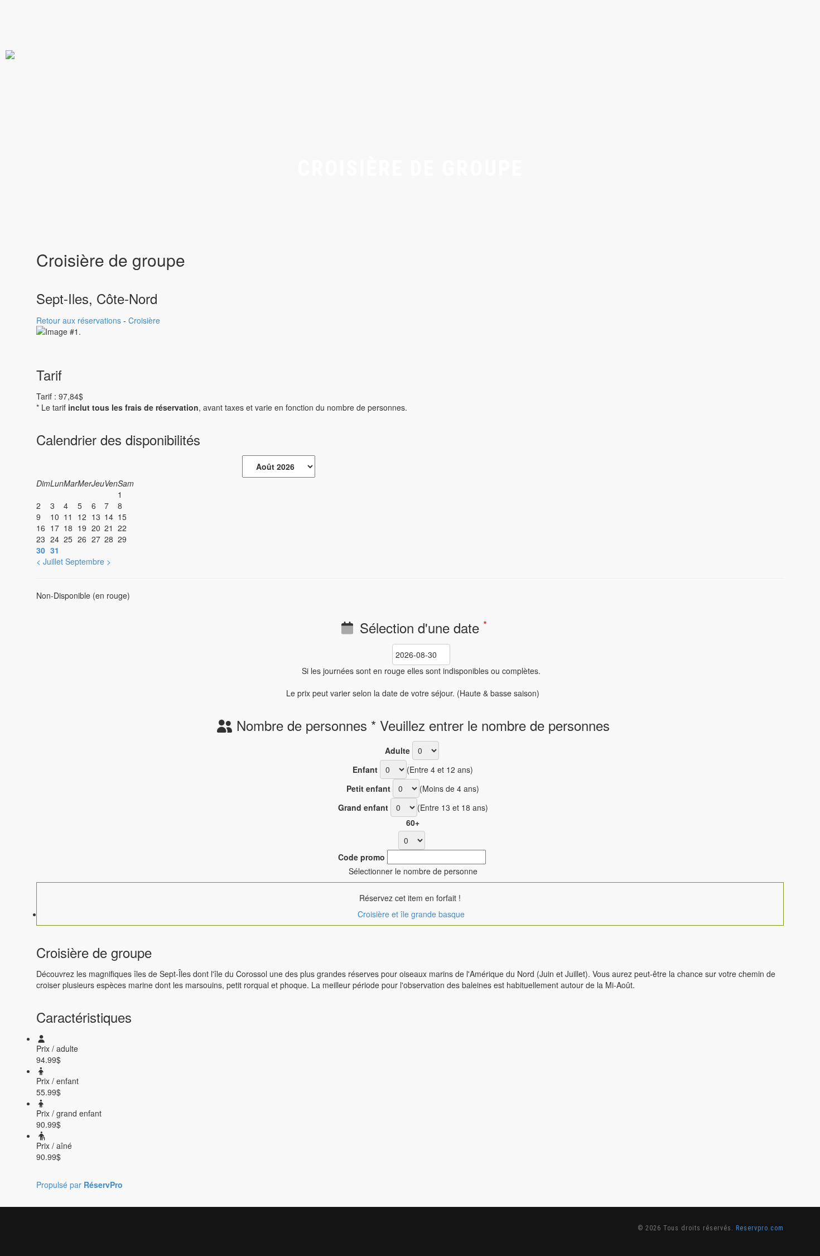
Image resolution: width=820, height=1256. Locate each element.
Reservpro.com (760, 1228)
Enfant (365, 769)
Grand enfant (363, 807)
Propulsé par (79, 1184)
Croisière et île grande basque (410, 914)
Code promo (361, 857)
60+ (412, 822)
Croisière (144, 320)
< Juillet (49, 561)
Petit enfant (368, 788)
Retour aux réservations (78, 320)
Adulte (397, 750)
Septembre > (88, 561)
